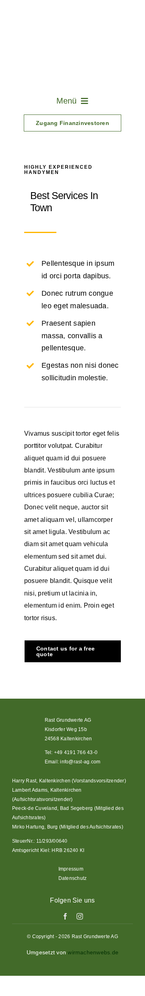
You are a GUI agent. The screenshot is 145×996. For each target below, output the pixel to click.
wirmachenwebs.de (93, 952)
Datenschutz (72, 878)
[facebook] (65, 916)
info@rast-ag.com (80, 762)
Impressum (70, 869)
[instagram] (80, 916)
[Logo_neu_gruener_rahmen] (72, 11)
